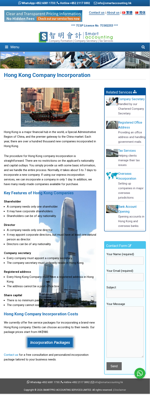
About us (113, 12)
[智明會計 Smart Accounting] (76, 37)
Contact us (97, 12)
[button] (50, 342)
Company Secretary (131, 99)
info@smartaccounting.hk (114, 3)
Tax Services (127, 150)
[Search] (143, 47)
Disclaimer (120, 390)
